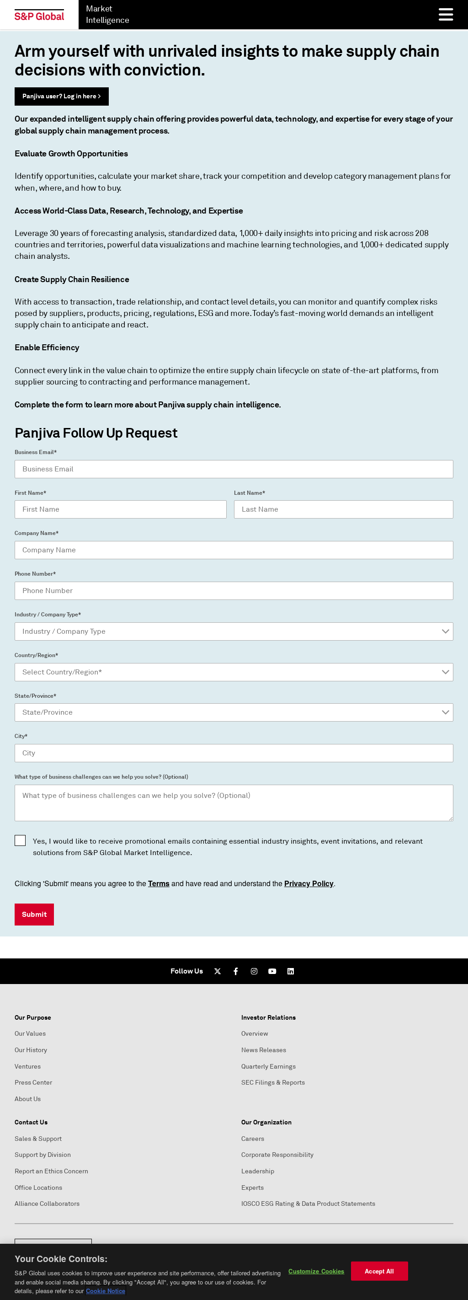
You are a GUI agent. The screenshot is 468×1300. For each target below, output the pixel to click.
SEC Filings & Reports (273, 1082)
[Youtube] (272, 971)
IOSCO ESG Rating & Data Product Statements (308, 1204)
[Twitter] (217, 971)
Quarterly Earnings (268, 1066)
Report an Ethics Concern (51, 1171)
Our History (31, 1050)
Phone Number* (35, 574)
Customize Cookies (316, 1271)
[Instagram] (254, 971)
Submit (34, 914)
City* (21, 736)
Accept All (379, 1271)
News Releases (263, 1050)
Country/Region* (36, 655)
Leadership (257, 1171)
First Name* (30, 493)
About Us (28, 1099)
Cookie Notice (105, 1290)
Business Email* (36, 452)
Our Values (30, 1034)
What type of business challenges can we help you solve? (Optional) (101, 777)
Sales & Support (38, 1139)
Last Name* (249, 493)
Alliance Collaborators (47, 1204)
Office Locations (38, 1188)
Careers (252, 1139)
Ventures (28, 1066)
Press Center (33, 1082)
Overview (254, 1034)
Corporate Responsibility (277, 1155)
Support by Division (43, 1155)
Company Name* (36, 533)
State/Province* (35, 696)
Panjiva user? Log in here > (61, 96)
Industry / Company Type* (48, 614)
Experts (252, 1188)
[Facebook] (236, 971)
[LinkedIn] (290, 971)
